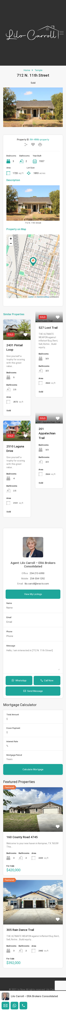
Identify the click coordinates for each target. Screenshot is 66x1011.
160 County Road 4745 (22, 837)
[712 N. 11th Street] (33, 261)
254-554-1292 (37, 578)
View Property (17, 335)
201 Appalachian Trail (47, 433)
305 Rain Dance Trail (20, 930)
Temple (38, 70)
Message (10, 646)
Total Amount (12, 714)
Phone (9, 631)
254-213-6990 (37, 573)
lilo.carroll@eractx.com (37, 583)
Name (9, 603)
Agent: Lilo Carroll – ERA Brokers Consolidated (33, 564)
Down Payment (13, 728)
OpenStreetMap (43, 296)
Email (8, 617)
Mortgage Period (14, 755)
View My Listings (33, 594)
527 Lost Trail (48, 328)
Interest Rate (12, 741)
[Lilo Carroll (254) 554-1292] (33, 61)
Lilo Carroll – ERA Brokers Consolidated (34, 996)
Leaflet (30, 296)
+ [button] (11, 239)
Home (27, 70)
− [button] (11, 243)
